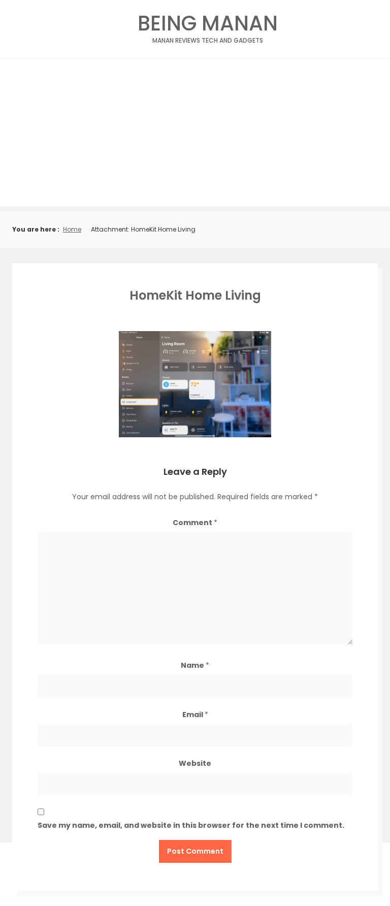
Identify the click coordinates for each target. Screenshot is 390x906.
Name (195, 665)
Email (195, 714)
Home (72, 229)
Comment (195, 522)
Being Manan (208, 26)
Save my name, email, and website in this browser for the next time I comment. (191, 825)
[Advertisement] (195, 135)
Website (195, 763)
